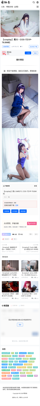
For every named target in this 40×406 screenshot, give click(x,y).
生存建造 (29, 373)
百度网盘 (6, 211)
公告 (3, 7)
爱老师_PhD (15, 373)
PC (12, 353)
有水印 (13, 370)
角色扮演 (23, 376)
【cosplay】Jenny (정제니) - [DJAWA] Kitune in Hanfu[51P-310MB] (29, 275)
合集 (10, 364)
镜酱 (36, 376)
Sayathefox (23, 353)
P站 (16, 353)
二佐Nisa (21, 356)
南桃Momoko (23, 361)
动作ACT (18, 358)
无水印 (29, 367)
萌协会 (25, 393)
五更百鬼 (28, 356)
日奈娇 (35, 367)
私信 (35, 53)
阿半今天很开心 (6, 378)
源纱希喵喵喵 (6, 373)
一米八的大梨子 (6, 356)
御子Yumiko (12, 367)
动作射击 (32, 358)
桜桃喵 (19, 370)
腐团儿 (10, 376)
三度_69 (15, 356)
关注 (28, 53)
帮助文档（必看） (12, 7)
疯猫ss (4, 376)
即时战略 (31, 361)
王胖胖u (22, 373)
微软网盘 (23, 211)
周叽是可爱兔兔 (18, 364)
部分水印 (30, 376)
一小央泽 (30, 353)
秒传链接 (14, 211)
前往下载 (34, 46)
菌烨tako (16, 376)
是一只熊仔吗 (6, 370)
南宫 (16, 361)
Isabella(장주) (6, 353)
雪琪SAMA (16, 378)
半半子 (11, 361)
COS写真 (6, 46)
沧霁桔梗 (32, 370)
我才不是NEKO (21, 367)
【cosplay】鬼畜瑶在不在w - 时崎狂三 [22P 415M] (9, 249)
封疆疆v (4, 367)
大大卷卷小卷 (28, 364)
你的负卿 (4, 358)
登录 (16, 205)
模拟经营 (25, 370)
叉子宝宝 (4, 364)
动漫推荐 (4, 361)
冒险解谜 (11, 358)
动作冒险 (25, 358)
